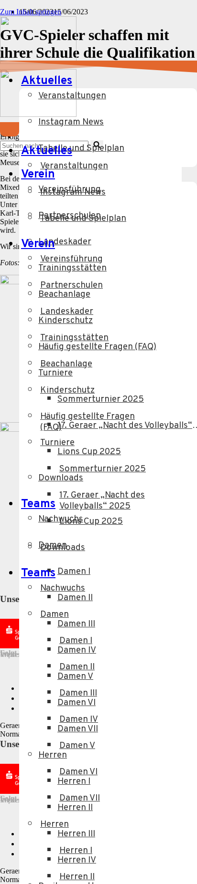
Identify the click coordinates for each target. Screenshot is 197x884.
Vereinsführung (71, 259)
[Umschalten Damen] (177, 621)
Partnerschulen (71, 285)
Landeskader (66, 311)
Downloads (62, 547)
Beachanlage (66, 364)
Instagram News (71, 122)
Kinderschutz (67, 390)
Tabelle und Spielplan (83, 218)
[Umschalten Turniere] (177, 450)
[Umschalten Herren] (177, 831)
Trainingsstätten (74, 338)
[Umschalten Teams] (162, 574)
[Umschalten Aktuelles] (162, 151)
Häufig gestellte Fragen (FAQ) (87, 422)
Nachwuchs (62, 588)
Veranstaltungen (72, 96)
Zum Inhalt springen (30, 12)
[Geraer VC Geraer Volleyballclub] (38, 61)
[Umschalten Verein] (162, 244)
